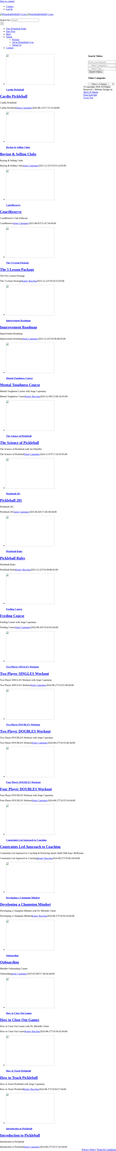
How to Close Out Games (19, 1013)
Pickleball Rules (14, 551)
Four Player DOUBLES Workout (23, 782)
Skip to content (7, 1)
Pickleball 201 (13, 493)
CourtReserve (13, 205)
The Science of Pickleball (18, 436)
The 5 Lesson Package (17, 262)
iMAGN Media (90, 92)
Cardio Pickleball (15, 89)
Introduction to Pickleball (19, 1128)
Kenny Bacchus (29, 281)
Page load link (90, 95)
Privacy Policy (89, 1149)
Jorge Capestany (24, 108)
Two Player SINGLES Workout (22, 667)
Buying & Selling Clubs (18, 147)
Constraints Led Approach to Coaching (26, 840)
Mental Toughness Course (19, 378)
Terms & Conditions (106, 1149)
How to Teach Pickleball (18, 1071)
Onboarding (12, 955)
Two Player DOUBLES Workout (23, 724)
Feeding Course (14, 609)
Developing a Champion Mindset (23, 897)
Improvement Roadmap (18, 320)
